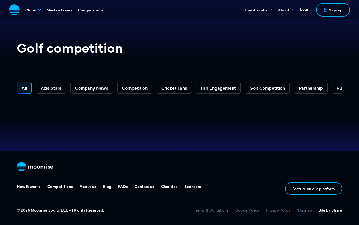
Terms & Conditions (211, 210)
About (283, 10)
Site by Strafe (330, 210)
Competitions (90, 10)
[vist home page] (14, 10)
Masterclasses (59, 10)
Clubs (30, 10)
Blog (107, 186)
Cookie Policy (247, 210)
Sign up (336, 10)
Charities (169, 186)
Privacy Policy (278, 210)
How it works (255, 10)
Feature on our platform (313, 188)
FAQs (123, 186)
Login (305, 9)
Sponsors (192, 186)
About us (88, 186)
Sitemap (304, 210)
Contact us (144, 186)
